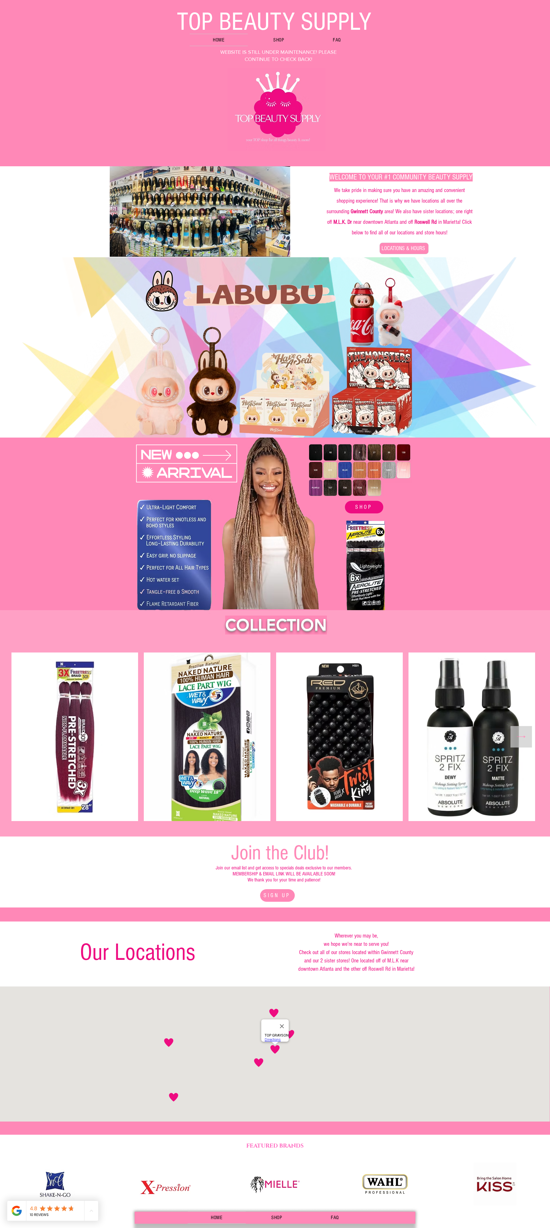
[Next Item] (521, 737)
